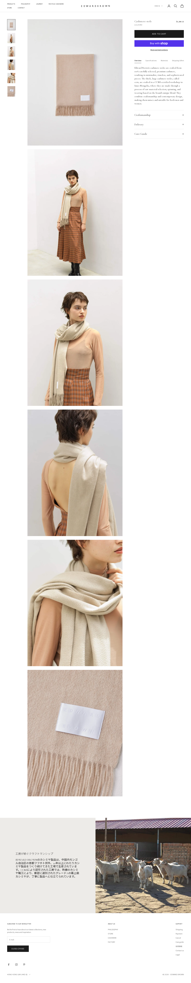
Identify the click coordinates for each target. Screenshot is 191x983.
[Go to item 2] (11, 38)
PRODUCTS (11, 4)
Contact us (180, 950)
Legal (178, 954)
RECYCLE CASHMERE (56, 4)
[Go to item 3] (11, 51)
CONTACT (21, 8)
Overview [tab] (137, 60)
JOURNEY (39, 4)
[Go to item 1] (11, 24)
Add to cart (159, 34)
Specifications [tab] (151, 60)
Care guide (180, 942)
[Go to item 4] (11, 64)
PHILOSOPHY (25, 4)
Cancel (178, 938)
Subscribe (17, 949)
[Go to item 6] (11, 91)
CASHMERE (112, 938)
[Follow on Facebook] (8, 964)
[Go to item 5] (11, 78)
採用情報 (179, 946)
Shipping (179, 929)
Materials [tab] (164, 60)
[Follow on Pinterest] (24, 964)
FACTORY (111, 942)
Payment (179, 933)
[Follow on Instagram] (16, 964)
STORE (9, 8)
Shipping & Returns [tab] (179, 60)
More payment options (159, 50)
